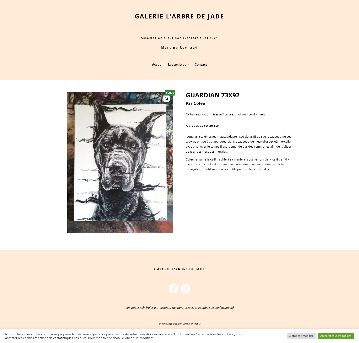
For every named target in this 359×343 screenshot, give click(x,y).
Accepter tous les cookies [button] (335, 336)
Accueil (158, 64)
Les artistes (177, 64)
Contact (201, 64)
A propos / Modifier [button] (301, 336)
